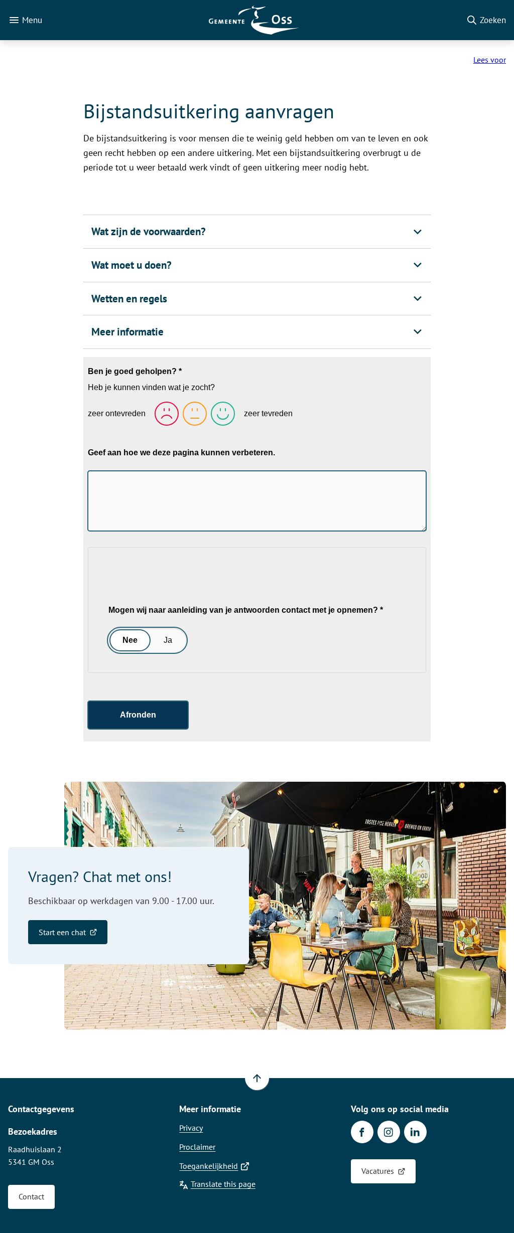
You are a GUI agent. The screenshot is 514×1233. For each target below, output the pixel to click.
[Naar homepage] (254, 20)
